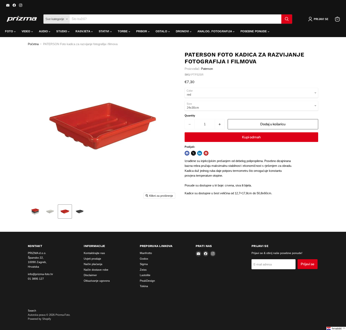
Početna (33, 44)
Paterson (207, 68)
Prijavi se (307, 264)
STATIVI (104, 31)
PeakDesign (147, 280)
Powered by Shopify (39, 318)
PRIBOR (142, 31)
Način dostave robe (96, 269)
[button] (319, 19)
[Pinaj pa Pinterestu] (206, 153)
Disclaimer (90, 275)
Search (32, 310)
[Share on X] (193, 153)
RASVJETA (83, 31)
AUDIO (44, 31)
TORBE (123, 31)
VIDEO (26, 31)
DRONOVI (183, 31)
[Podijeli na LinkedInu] (199, 153)
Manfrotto (146, 253)
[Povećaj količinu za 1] (220, 124)
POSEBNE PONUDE (254, 31)
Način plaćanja (93, 264)
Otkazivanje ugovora (97, 280)
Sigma (144, 264)
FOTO (9, 31)
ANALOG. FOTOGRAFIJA (215, 31)
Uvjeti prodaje (92, 258)
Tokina (144, 286)
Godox (144, 258)
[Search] (286, 19)
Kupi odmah (251, 137)
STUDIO (62, 31)
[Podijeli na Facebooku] (187, 153)
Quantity (190, 115)
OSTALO (162, 31)
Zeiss (143, 269)
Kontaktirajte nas (94, 253)
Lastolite (145, 275)
